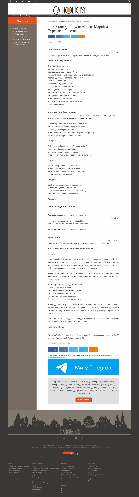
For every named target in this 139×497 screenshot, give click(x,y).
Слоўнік (90, 479)
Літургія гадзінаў (20, 37)
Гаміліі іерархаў (92, 470)
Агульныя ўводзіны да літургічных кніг (22, 43)
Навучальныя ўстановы (39, 472)
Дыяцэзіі (34, 466)
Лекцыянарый (19, 34)
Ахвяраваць (84, 400)
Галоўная (14, 16)
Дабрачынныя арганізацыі (39, 481)
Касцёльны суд (36, 475)
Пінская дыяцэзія (13, 472)
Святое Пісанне (92, 466)
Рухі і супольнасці (37, 479)
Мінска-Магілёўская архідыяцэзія (18, 466)
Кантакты (64, 491)
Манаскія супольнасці (38, 477)
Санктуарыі (35, 485)
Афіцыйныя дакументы (95, 468)
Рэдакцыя (64, 489)
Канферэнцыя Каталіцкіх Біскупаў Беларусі (45, 468)
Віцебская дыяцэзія (14, 470)
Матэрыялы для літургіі (22, 39)
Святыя (17, 47)
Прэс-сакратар (36, 489)
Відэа (89, 481)
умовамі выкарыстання (56, 357)
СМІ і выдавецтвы (37, 487)
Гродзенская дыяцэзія (15, 468)
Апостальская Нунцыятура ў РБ (41, 470)
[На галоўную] (69, 9)
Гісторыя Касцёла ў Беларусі (41, 483)
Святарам (91, 477)
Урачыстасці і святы (21, 28)
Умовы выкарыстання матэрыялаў (71, 493)
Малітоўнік (91, 472)
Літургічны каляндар (21, 31)
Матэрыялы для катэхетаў (96, 475)
